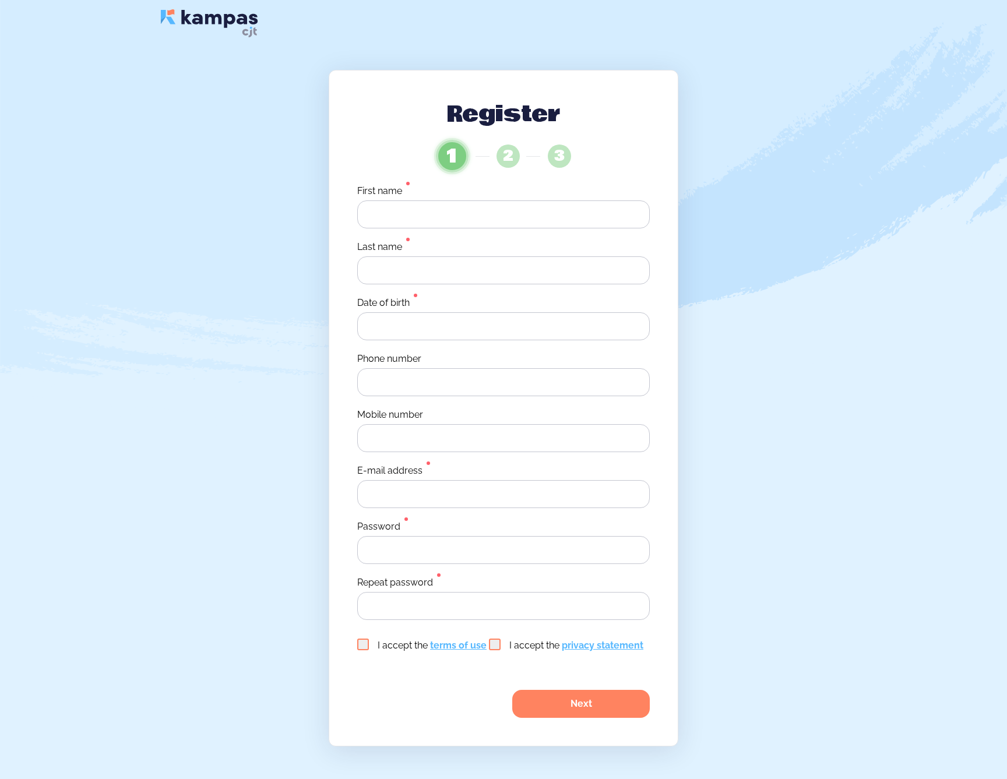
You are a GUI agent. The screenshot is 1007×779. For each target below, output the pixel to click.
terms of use (458, 645)
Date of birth (383, 302)
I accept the (432, 645)
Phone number (389, 358)
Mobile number (390, 414)
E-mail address (389, 470)
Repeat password (395, 582)
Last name (379, 246)
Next (581, 703)
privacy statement (602, 645)
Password (378, 526)
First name (379, 190)
